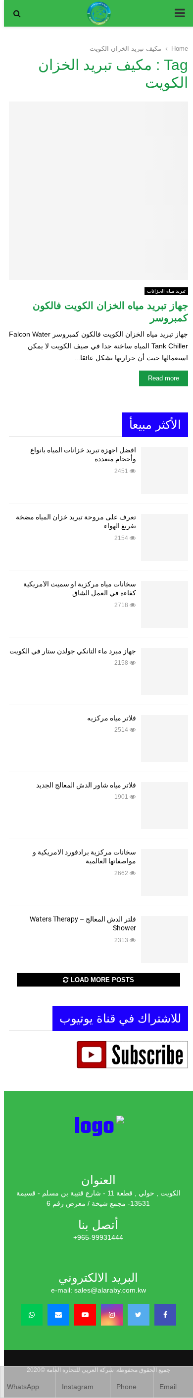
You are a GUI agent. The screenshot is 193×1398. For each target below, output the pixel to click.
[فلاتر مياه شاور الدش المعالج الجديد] (164, 805)
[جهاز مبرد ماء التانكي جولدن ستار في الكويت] (164, 671)
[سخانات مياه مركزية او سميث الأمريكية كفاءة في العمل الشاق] (164, 604)
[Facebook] (165, 1315)
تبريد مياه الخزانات (166, 291)
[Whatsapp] (32, 1315)
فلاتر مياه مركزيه (111, 718)
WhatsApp (23, 1387)
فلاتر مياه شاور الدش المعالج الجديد (86, 785)
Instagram (78, 1387)
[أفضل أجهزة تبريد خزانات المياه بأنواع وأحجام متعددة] (164, 470)
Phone (126, 1387)
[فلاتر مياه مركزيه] (164, 738)
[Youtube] (85, 1315)
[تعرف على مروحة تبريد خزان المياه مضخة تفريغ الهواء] (164, 537)
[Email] (58, 1315)
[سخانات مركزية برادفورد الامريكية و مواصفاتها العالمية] (164, 872)
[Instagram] (112, 1315)
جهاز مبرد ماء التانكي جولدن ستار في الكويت (72, 651)
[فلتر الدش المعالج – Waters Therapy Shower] (164, 939)
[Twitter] (138, 1315)
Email (168, 1387)
